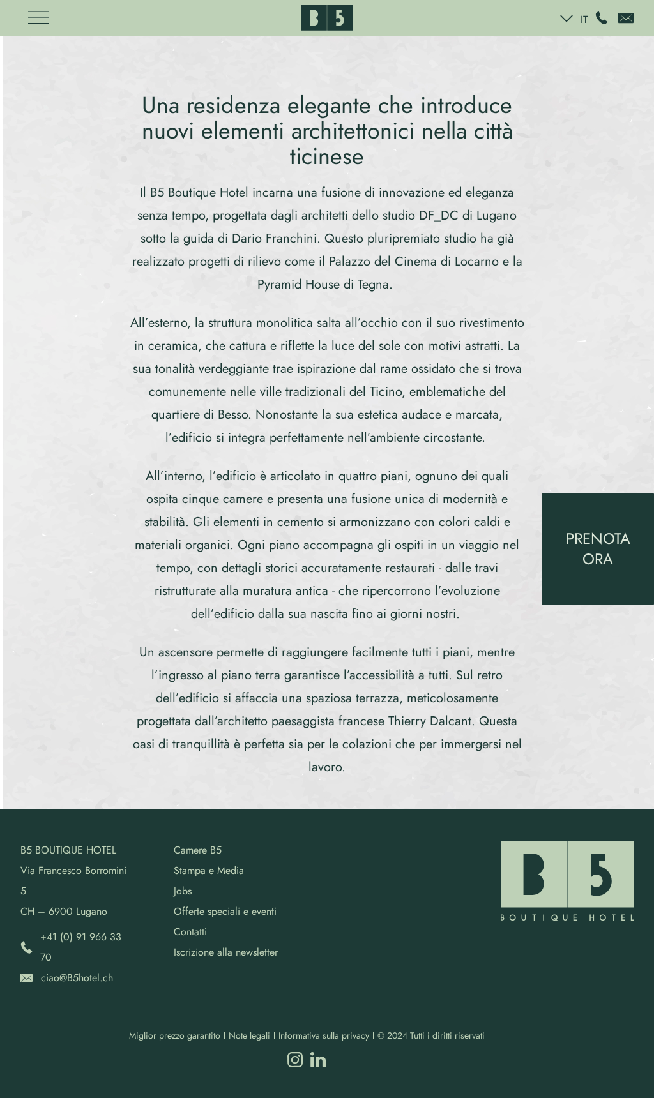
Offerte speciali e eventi (225, 911)
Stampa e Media (209, 870)
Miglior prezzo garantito (174, 1035)
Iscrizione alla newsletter (226, 952)
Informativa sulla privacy (323, 1035)
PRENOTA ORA (598, 548)
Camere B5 (198, 850)
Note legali (249, 1035)
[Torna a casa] (327, 18)
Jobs (183, 891)
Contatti (190, 931)
